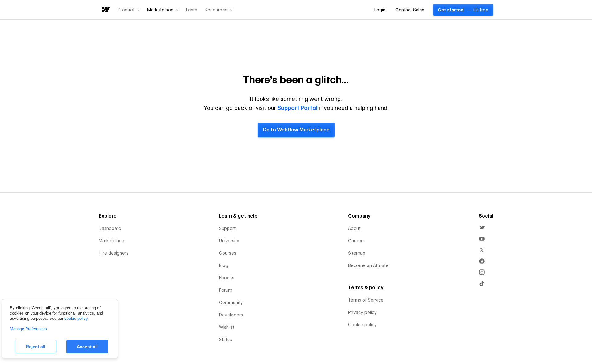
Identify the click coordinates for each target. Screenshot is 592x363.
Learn (191, 10)
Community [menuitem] (231, 302)
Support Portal (298, 108)
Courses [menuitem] (227, 253)
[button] (128, 10)
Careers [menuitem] (356, 240)
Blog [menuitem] (223, 265)
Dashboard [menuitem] (110, 228)
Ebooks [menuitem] (226, 277)
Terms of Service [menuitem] (366, 300)
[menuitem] (482, 228)
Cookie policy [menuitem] (362, 324)
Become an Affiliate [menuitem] (368, 265)
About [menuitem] (354, 228)
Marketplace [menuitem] (111, 240)
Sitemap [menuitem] (356, 253)
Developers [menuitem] (231, 314)
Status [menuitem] (225, 339)
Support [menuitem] (227, 228)
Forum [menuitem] (225, 290)
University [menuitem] (229, 240)
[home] (105, 10)
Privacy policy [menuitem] (362, 312)
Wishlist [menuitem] (226, 327)
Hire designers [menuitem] (114, 253)
